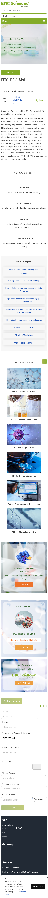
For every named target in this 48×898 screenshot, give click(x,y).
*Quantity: (6, 761)
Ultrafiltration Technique (24, 343)
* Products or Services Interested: (16, 733)
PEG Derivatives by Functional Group (21, 47)
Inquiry (10, 72)
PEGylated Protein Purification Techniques (24, 320)
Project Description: (10, 747)
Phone (5, 722)
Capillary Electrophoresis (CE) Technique (24, 280)
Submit (13, 808)
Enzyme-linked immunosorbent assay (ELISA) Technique (24, 289)
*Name (5, 711)
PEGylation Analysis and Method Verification (20, 872)
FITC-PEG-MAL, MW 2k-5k (17, 100)
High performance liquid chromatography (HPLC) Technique (24, 300)
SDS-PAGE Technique (24, 335)
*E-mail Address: (9, 773)
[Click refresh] (39, 799)
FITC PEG (9, 50)
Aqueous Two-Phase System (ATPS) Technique (24, 271)
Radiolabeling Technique (24, 327)
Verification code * (10, 795)
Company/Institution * (11, 784)
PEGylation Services (10, 867)
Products (18, 44)
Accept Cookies (38, 886)
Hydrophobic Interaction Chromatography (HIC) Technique (24, 311)
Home (8, 44)
